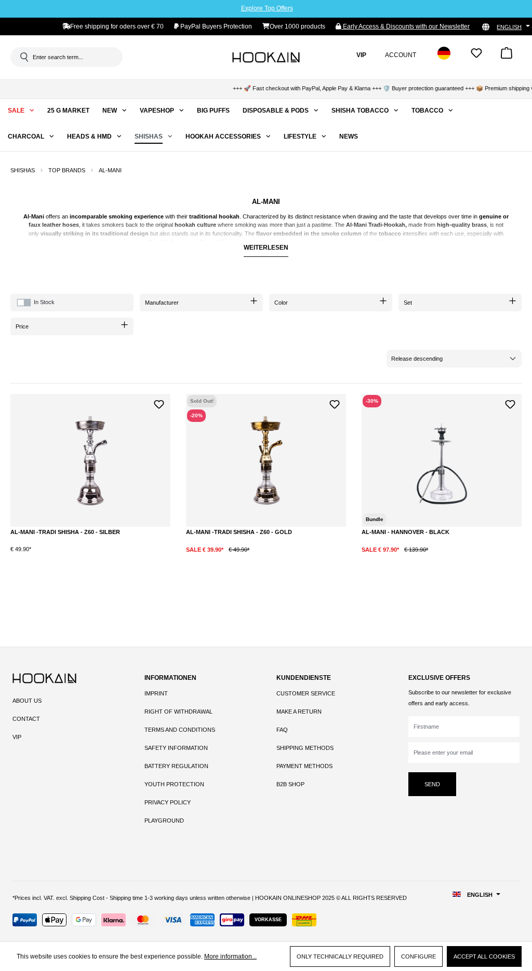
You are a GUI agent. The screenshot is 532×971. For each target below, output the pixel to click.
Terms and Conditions (179, 730)
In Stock (44, 302)
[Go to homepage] (266, 57)
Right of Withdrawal (178, 711)
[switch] (24, 302)
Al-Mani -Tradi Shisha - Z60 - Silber (65, 532)
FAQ (282, 730)
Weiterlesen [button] (266, 247)
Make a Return (299, 711)
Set (408, 302)
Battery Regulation (176, 766)
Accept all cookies (484, 956)
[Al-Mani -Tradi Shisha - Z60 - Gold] (266, 460)
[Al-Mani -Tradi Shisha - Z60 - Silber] (90, 460)
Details (266, 557)
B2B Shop (290, 784)
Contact (26, 719)
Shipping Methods (305, 748)
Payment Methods (304, 766)
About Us (27, 701)
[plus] (81, 557)
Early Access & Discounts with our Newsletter (405, 26)
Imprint (156, 693)
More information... (230, 956)
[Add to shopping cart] (122, 558)
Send (432, 784)
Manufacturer (162, 302)
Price (22, 326)
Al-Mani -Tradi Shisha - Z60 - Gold (239, 532)
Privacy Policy (167, 802)
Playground (164, 820)
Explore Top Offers (267, 8)
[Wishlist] (476, 56)
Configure (418, 956)
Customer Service (305, 693)
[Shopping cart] (506, 56)
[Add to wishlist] (158, 402)
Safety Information (176, 748)
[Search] (23, 57)
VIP (16, 737)
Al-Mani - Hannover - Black (405, 532)
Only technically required (340, 956)
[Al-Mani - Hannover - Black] (442, 460)
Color (281, 302)
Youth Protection (174, 784)
